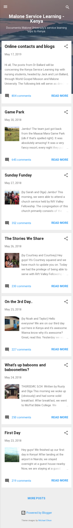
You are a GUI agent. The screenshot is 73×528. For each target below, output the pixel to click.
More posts (36, 498)
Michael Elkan (45, 520)
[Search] (67, 8)
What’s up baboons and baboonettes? (25, 367)
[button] (66, 47)
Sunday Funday (18, 175)
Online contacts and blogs (30, 46)
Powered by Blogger (39, 513)
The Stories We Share (24, 238)
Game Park (14, 112)
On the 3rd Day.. (19, 301)
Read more (59, 96)
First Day (12, 432)
